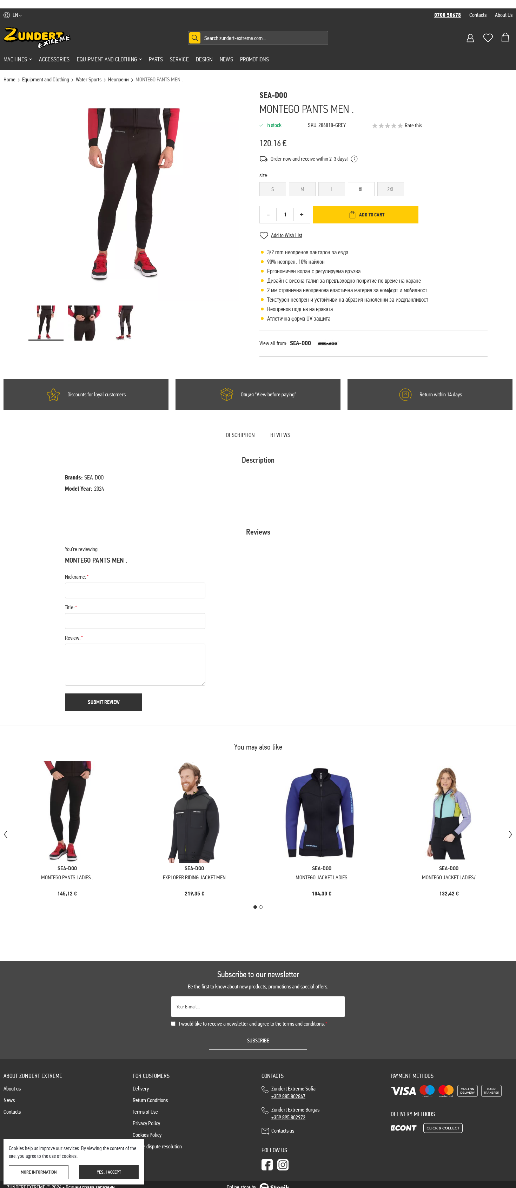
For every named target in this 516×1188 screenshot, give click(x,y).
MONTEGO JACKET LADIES (322, 877)
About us (12, 1088)
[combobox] (258, 38)
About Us (503, 15)
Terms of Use (145, 1111)
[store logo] (37, 37)
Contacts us (282, 1130)
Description (240, 435)
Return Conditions (150, 1100)
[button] (17, 15)
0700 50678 (447, 15)
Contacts (478, 15)
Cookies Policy (147, 1135)
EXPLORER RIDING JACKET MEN (194, 877)
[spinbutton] (285, 214)
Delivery (141, 1088)
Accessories (54, 59)
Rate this (413, 125)
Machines (15, 59)
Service (179, 59)
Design (204, 59)
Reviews (280, 435)
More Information (39, 1172)
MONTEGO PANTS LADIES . (67, 877)
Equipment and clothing (107, 59)
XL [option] (361, 189)
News (226, 59)
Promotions (254, 59)
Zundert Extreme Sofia (294, 1092)
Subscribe (258, 1041)
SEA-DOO (300, 343)
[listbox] (373, 190)
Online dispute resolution (157, 1146)
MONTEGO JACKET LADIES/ (449, 877)
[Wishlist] (488, 38)
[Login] (470, 38)
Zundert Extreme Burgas (295, 1113)
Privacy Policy (146, 1123)
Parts (156, 59)
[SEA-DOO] (327, 343)
